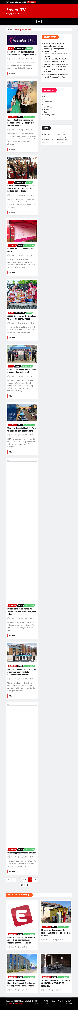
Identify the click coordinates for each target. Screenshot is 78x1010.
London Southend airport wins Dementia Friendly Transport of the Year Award (20, 123)
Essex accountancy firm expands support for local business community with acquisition (56, 46)
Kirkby (49, 139)
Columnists (48, 102)
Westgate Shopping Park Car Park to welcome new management (21, 430)
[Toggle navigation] (39, 21)
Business (47, 97)
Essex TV (13, 59)
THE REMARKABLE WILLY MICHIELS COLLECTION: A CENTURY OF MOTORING (57, 69)
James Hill (62, 137)
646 (24, 880)
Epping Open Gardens (56, 134)
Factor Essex (51, 137)
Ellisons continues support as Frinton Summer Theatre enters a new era (56, 53)
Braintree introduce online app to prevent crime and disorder (21, 371)
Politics (46, 109)
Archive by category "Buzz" (23, 30)
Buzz (45, 99)
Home (10, 30)
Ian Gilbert (57, 137)
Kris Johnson (55, 139)
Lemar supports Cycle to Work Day (21, 853)
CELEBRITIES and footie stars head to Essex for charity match (21, 318)
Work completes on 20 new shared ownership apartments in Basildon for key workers (21, 672)
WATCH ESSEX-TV (46, 1004)
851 (22, 885)
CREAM (49, 134)
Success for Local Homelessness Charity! (21, 250)
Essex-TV (16, 10)
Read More (13, 73)
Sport (46, 112)
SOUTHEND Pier (54, 142)
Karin (46, 139)
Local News (48, 107)
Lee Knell (60, 139)
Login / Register (69, 1002)
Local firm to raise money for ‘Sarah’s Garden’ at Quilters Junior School (22, 611)
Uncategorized (49, 115)
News (54, 1001)
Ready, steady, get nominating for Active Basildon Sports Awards (22, 53)
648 (35, 880)
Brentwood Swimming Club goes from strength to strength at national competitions (21, 188)
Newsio (10, 1004)
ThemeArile (19, 1004)
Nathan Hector (46, 142)
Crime (46, 104)
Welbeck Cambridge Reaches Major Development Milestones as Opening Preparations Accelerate (56, 61)
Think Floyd (61, 142)
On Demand (38, 1002)
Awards (60, 1001)
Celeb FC (44, 134)
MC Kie (65, 139)
